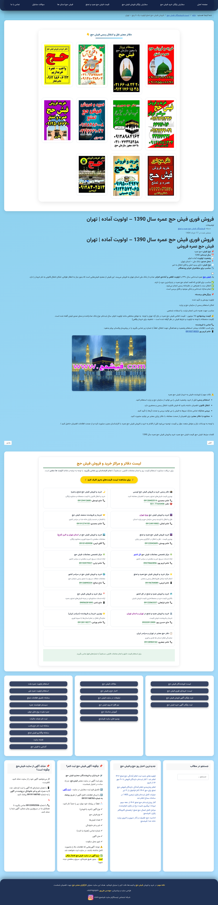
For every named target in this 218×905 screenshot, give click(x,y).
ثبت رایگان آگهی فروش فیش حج (179, 698)
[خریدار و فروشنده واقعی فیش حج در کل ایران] (57, 120)
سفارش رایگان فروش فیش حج (135, 4)
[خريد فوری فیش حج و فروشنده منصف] (160, 175)
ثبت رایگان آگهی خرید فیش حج (179, 705)
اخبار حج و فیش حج (109, 691)
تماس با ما (15, 4)
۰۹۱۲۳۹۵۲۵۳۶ (93, 890)
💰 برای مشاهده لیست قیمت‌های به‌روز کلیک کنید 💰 (109, 480)
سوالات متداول (38, 4)
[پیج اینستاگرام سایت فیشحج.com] (90, 897)
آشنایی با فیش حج (38, 746)
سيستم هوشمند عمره (38, 705)
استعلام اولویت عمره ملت (38, 684)
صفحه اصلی (202, 4)
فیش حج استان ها (65, 4)
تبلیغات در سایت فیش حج (109, 698)
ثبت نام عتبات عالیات (38, 719)
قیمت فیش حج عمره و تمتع (97, 4)
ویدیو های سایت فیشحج (109, 719)
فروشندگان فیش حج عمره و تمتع (191, 228)
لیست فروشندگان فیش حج (179, 684)
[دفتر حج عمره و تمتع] (126, 124)
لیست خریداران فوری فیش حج (179, 691)
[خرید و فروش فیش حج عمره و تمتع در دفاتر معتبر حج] (160, 124)
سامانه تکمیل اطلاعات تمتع (38, 698)
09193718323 (192, 331)
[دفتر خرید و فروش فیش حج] (57, 64)
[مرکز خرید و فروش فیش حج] (160, 64)
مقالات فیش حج (109, 684)
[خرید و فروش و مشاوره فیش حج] (91, 120)
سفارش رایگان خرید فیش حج (172, 4)
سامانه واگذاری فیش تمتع (38, 733)
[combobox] (193, 777)
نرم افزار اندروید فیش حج (109, 705)
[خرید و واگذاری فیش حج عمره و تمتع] (126, 68)
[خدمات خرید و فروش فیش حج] (92, 64)
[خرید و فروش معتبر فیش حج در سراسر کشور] (91, 174)
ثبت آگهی (67, 789)
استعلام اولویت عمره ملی (38, 691)
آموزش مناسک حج (109, 712)
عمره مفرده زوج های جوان (38, 712)
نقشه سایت (38, 739)
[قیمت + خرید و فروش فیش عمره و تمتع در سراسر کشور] (126, 175)
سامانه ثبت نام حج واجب (38, 726)
